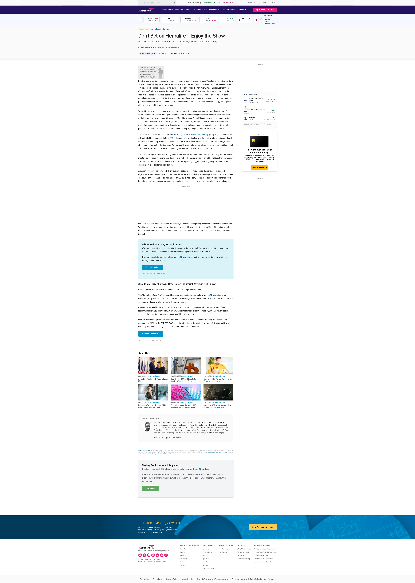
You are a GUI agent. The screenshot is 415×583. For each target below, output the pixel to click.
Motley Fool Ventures (261, 555)
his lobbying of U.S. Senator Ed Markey (190, 134)
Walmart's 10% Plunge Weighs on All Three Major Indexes (218, 380)
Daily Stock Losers (270, 23)
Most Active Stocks (267, 16)
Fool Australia (223, 549)
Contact (182, 562)
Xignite (155, 561)
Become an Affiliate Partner (263, 562)
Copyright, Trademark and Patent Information (212, 579)
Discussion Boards (243, 552)
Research (183, 555)
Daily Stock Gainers (267, 20)
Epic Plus (206, 559)
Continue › (150, 488)
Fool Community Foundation (263, 559)
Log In (264, 3)
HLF (188, 91)
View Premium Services (262, 527)
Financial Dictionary (243, 559)
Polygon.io (163, 561)
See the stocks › (152, 267)
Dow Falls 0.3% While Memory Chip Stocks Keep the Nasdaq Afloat (217, 406)
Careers (182, 552)
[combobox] (157, 3)
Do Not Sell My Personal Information (262, 579)
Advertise (183, 565)
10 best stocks (186, 257)
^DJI (141, 91)
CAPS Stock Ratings (244, 549)
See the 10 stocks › (150, 334)
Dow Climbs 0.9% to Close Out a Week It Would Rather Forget (183, 380)
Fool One (205, 565)
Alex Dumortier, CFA (148, 47)
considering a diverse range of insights (217, 452)
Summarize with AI (180, 53)
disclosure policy (167, 454)
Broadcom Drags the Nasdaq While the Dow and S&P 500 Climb (152, 406)
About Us (183, 549)
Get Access (247, 113)
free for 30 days (161, 452)
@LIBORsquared (174, 437)
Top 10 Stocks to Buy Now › (265, 10)
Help (273, 3)
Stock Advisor (207, 552)
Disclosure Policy (171, 579)
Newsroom (183, 559)
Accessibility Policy (187, 579)
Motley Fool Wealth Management (265, 552)
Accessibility (252, 3)
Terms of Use (144, 579)
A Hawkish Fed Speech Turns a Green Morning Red (153, 380)
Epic (204, 555)
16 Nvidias (203, 469)
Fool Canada (223, 552)
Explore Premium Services (160, 29)
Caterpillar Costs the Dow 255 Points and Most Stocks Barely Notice (185, 406)
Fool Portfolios (207, 562)
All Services (206, 549)
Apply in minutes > (259, 167)
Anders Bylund (155, 376)
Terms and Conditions (239, 579)
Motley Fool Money (209, 568)
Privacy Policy (157, 579)
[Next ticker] (260, 19)
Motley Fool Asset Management (265, 549)
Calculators (241, 555)
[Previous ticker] (140, 19)
